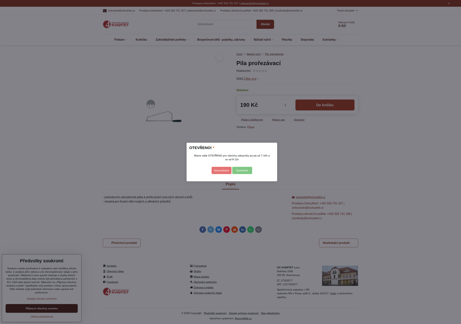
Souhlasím (242, 170)
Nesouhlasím (221, 170)
